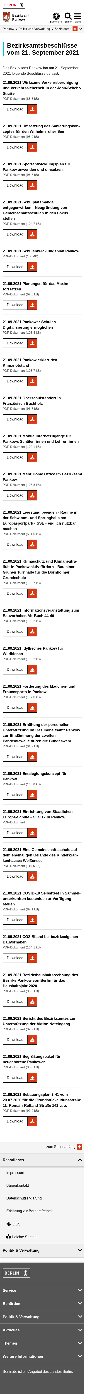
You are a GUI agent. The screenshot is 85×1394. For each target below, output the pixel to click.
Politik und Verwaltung (34, 29)
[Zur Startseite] (6, 17)
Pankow (8, 29)
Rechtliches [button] (13, 1160)
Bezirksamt (62, 29)
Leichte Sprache (25, 1237)
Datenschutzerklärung (24, 1198)
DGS (17, 1224)
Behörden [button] (11, 1304)
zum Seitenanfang (60, 1147)
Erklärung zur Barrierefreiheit (29, 1211)
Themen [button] (10, 1343)
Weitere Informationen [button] (23, 1356)
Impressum (15, 1173)
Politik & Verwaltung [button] (21, 1250)
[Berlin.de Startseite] (14, 5)
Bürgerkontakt (17, 1185)
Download (15, 109)
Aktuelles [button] (11, 1330)
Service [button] (9, 1290)
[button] (77, 28)
